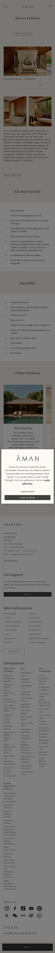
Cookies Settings (27, 491)
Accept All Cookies (27, 497)
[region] (27, 476)
